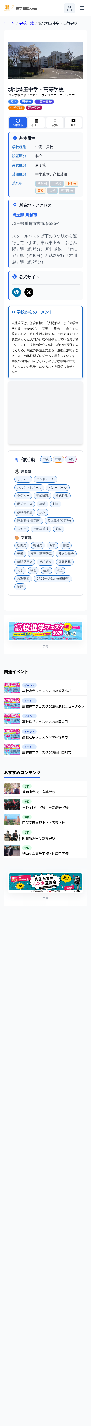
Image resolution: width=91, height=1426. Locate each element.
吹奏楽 (21, 545)
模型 (60, 570)
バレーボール (58, 487)
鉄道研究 (23, 578)
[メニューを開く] (82, 8)
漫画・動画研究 (41, 553)
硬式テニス (24, 504)
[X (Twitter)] (28, 292)
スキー (21, 529)
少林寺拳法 (24, 512)
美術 (20, 553)
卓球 (42, 504)
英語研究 (45, 562)
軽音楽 (37, 545)
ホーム (9, 22)
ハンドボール (45, 479)
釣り (59, 529)
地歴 (20, 586)
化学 (20, 570)
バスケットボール (29, 487)
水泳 (42, 512)
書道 (66, 545)
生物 (46, 570)
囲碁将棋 (65, 562)
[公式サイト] (16, 292)
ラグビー (23, 495)
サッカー (23, 479)
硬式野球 (42, 495)
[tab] (18, 122)
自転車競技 (41, 529)
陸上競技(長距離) (28, 520)
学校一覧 (26, 22)
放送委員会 (66, 553)
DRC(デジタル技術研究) (52, 578)
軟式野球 (62, 495)
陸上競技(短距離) (59, 520)
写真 (53, 545)
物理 (33, 570)
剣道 (56, 504)
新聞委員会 (24, 562)
